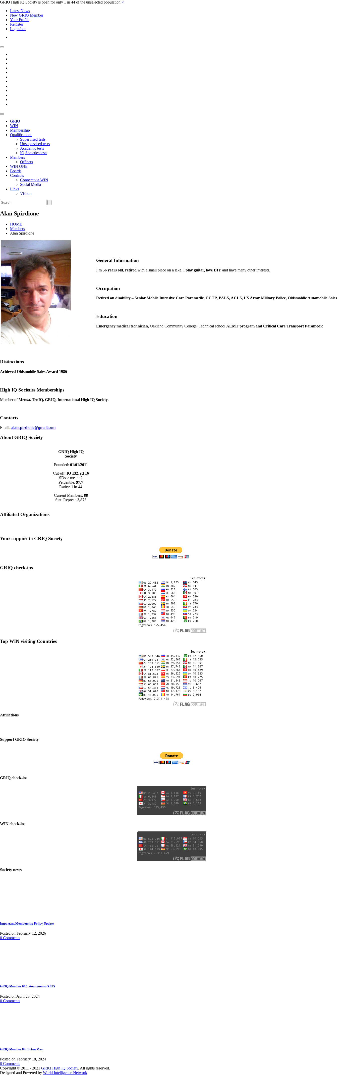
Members (17, 157)
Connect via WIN (34, 180)
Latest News (20, 11)
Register (16, 24)
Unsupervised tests (35, 144)
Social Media (30, 184)
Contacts (17, 175)
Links (14, 189)
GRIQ (15, 121)
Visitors (26, 193)
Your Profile (19, 20)
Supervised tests (32, 139)
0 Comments (10, 938)
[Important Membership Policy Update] (19, 914)
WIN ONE (19, 166)
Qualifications (21, 135)
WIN (14, 126)
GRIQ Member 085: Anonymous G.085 (27, 986)
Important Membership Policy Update (27, 923)
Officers (26, 162)
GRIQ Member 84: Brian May (21, 1049)
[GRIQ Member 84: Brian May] (19, 1039)
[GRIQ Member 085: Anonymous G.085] (19, 976)
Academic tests (32, 148)
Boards (15, 171)
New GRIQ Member (26, 15)
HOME (16, 224)
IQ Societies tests (33, 153)
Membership (20, 130)
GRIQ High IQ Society (59, 1068)
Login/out (18, 29)
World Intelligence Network (65, 1072)
